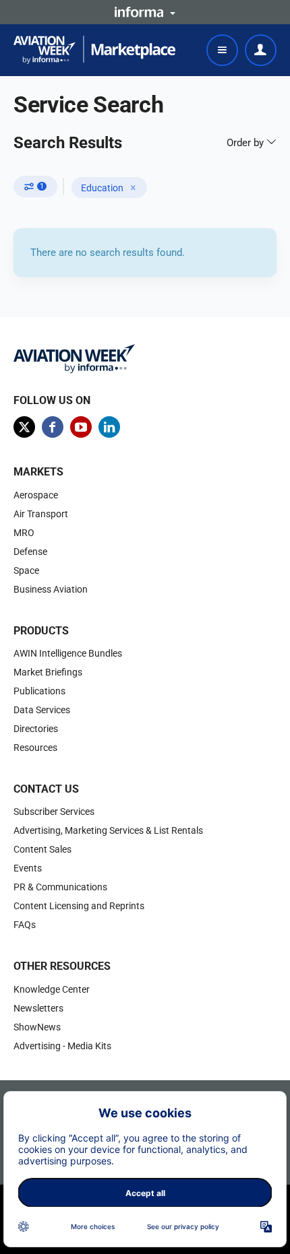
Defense (30, 551)
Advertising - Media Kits (62, 1046)
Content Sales (42, 849)
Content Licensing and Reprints (78, 905)
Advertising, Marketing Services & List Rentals (108, 830)
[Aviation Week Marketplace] (94, 50)
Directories (35, 728)
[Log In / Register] (261, 50)
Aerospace (35, 495)
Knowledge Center (51, 989)
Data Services (41, 709)
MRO (23, 532)
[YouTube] (81, 427)
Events (27, 868)
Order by (246, 143)
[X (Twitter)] (24, 427)
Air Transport (40, 513)
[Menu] (222, 50)
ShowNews (37, 1027)
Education (102, 188)
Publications (39, 691)
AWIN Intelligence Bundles (67, 653)
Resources (35, 747)
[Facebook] (52, 427)
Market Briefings (47, 672)
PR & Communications (60, 887)
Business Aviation (50, 589)
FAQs (24, 924)
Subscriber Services (53, 811)
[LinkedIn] (109, 427)
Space (26, 570)
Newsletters (38, 1008)
